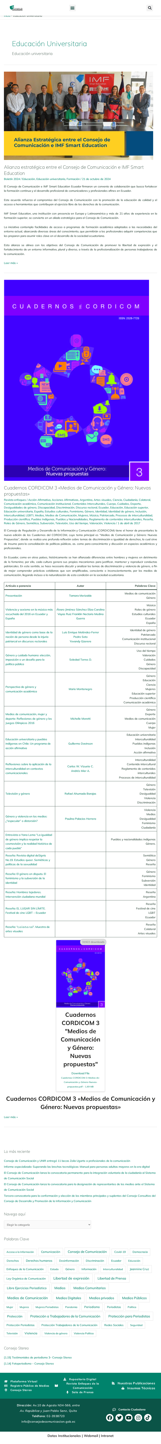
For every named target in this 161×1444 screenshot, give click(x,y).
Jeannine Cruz (139, 1269)
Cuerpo (111, 503)
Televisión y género (17, 793)
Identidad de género (121, 511)
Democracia (140, 1252)
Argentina (86, 499)
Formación (73, 179)
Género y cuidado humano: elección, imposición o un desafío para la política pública (28, 660)
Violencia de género (55, 1333)
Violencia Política (84, 1333)
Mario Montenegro (80, 689)
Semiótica (32, 523)
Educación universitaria (50, 179)
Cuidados (123, 503)
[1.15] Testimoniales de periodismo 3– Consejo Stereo (38, 1357)
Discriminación (65, 507)
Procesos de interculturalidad (134, 515)
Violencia (109, 523)
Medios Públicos (134, 1298)
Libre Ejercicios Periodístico (27, 1288)
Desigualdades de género (20, 507)
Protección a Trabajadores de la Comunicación (65, 1316)
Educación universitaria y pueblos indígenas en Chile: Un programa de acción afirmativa (28, 744)
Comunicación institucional (54, 503)
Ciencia (117, 499)
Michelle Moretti (80, 718)
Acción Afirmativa (39, 499)
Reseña (148, 519)
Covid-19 (120, 1251)
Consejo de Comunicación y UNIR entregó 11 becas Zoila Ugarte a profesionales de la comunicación (67, 1160)
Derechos (13, 1260)
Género (89, 511)
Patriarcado (107, 515)
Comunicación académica (20, 503)
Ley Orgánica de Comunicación (26, 1278)
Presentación (13, 595)
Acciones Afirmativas (65, 499)
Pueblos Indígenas (42, 519)
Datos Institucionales (64, 1436)
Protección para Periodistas (129, 1316)
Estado (54, 1269)
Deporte (135, 503)
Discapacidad (46, 507)
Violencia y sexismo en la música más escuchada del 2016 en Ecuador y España (29, 614)
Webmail (91, 1436)
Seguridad (136, 1325)
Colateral (144, 499)
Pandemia (71, 1307)
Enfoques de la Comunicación (25, 1269)
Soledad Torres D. (80, 659)
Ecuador (104, 507)
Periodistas (114, 1307)
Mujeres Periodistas (47, 1307)
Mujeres (83, 515)
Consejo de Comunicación (87, 1252)
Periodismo (92, 1307)
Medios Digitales (68, 1298)
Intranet (107, 1436)
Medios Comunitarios (89, 1288)
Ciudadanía (130, 499)
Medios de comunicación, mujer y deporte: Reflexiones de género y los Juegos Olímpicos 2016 (28, 718)
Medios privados (101, 1298)
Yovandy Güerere (80, 641)
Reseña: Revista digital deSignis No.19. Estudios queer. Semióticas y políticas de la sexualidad (27, 860)
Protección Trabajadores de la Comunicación (69, 1325)
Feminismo (76, 511)
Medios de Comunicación (61, 515)
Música (94, 515)
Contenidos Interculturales (88, 503)
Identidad (101, 511)
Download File (80, 1080)
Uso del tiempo (78, 523)
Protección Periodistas (20, 1325)
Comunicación (50, 1252)
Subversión (47, 523)
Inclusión (140, 511)
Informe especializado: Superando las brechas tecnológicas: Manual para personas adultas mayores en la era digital (77, 1166)
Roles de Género (14, 523)
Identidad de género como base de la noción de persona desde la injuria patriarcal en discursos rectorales (28, 637)
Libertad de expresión (71, 1278)
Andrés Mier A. (80, 770)
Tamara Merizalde (80, 595)
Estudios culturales (56, 511)
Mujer (9, 1307)
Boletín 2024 (12, 179)
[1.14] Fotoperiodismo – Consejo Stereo (29, 1363)
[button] (72, 8)
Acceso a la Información (20, 1251)
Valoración (95, 523)
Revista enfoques (15, 499)
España (38, 511)
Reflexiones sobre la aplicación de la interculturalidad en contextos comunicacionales (28, 768)
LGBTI (30, 515)
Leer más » (11, 263)
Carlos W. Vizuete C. (80, 766)
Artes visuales (102, 499)
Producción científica (17, 519)
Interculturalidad (14, 515)
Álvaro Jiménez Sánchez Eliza (75, 609)
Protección (14, 1316)
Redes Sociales (113, 1325)
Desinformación (69, 1260)
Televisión (61, 523)
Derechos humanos (39, 1260)
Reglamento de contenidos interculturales (115, 519)
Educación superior (136, 507)
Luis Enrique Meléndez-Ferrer (80, 632)
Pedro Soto (80, 636)
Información (88, 1269)
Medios (39, 515)
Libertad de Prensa (112, 1278)
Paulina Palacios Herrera (80, 818)
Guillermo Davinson (80, 743)
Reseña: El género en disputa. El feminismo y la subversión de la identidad (25, 878)
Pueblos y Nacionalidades (72, 519)
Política (132, 1307)
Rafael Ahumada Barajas (80, 793)
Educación (28, 179)
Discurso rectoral (86, 507)
